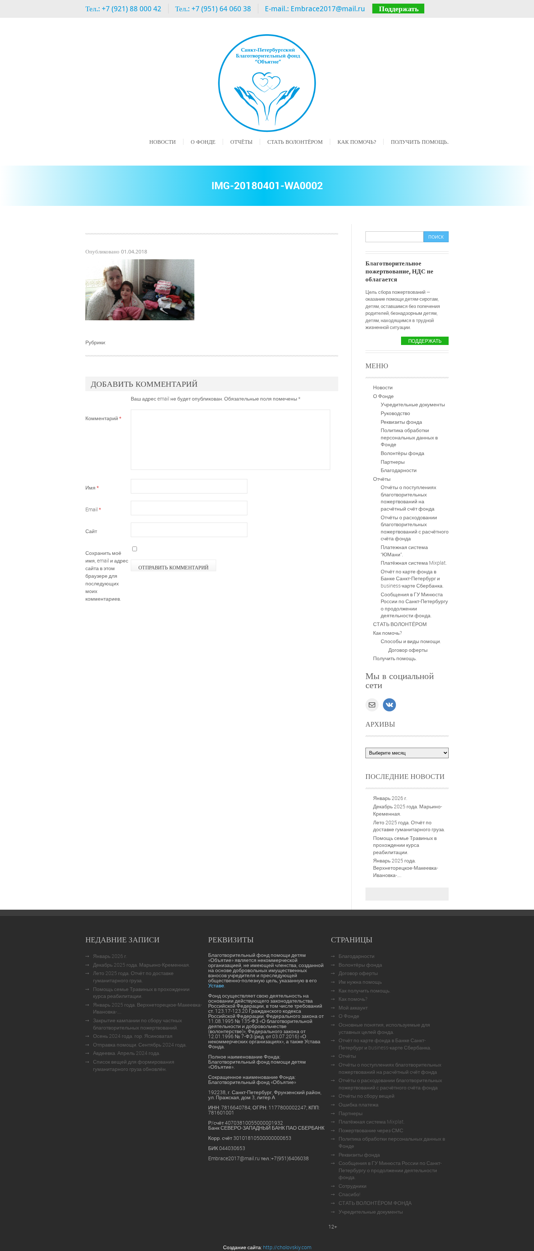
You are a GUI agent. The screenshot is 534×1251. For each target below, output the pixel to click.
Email (93, 509)
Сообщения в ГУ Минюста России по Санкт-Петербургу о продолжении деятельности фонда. (414, 605)
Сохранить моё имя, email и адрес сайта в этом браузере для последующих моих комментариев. (106, 575)
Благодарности (399, 470)
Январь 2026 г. (390, 798)
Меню (155, 152)
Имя (92, 487)
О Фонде (203, 141)
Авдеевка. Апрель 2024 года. (126, 1052)
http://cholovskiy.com (287, 1247)
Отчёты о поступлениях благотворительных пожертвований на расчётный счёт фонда (408, 498)
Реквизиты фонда (401, 421)
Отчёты (241, 141)
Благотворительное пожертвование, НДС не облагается (399, 271)
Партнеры (393, 461)
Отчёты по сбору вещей (367, 1095)
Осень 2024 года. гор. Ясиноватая (133, 1035)
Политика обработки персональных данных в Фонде (409, 437)
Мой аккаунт (353, 1007)
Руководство (395, 413)
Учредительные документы (413, 404)
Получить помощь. (420, 141)
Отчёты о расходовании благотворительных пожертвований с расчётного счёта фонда (415, 528)
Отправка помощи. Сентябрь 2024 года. (140, 1044)
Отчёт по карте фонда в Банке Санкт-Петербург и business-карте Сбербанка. (412, 578)
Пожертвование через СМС (371, 1130)
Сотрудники (353, 1185)
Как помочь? (356, 141)
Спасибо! (349, 1194)
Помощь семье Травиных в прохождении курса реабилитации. (405, 845)
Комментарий (103, 418)
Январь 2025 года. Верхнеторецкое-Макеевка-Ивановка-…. (405, 867)
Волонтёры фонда (402, 453)
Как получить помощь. (365, 990)
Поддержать (399, 8)
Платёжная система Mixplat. (414, 562)
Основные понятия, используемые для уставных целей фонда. (384, 1028)
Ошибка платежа (359, 1104)
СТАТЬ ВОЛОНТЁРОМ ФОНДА (375, 1202)
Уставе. (216, 985)
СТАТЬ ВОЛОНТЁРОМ (295, 141)
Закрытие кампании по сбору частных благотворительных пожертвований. (137, 1024)
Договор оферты (408, 649)
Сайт (91, 531)
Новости (162, 141)
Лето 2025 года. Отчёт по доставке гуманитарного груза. (409, 826)
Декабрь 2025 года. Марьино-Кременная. (141, 964)
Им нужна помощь (360, 981)
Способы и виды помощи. (411, 641)
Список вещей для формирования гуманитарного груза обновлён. (133, 1065)
